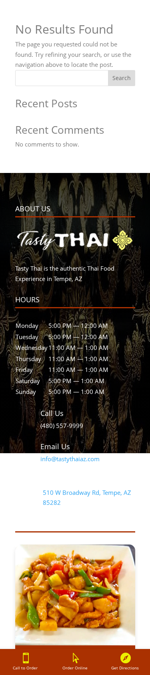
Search (121, 78)
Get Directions (125, 668)
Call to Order (25, 668)
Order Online (75, 668)
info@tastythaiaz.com (70, 459)
